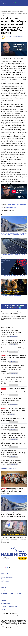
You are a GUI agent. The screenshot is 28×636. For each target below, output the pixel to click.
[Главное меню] (25, 3)
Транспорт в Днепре (6, 579)
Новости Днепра (6, 11)
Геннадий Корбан (10, 207)
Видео (2, 580)
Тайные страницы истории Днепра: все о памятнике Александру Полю (13, 312)
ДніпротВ (8, 81)
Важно (9, 204)
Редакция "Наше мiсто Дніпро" (15, 36)
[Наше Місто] (3, 3)
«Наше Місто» (22, 81)
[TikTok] (17, 2)
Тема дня (12, 414)
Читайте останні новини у (14, 306)
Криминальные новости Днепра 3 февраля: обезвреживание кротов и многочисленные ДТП (13, 318)
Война (13, 204)
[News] (15, 2)
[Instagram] (13, 2)
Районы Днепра (5, 581)
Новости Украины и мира (7, 577)
